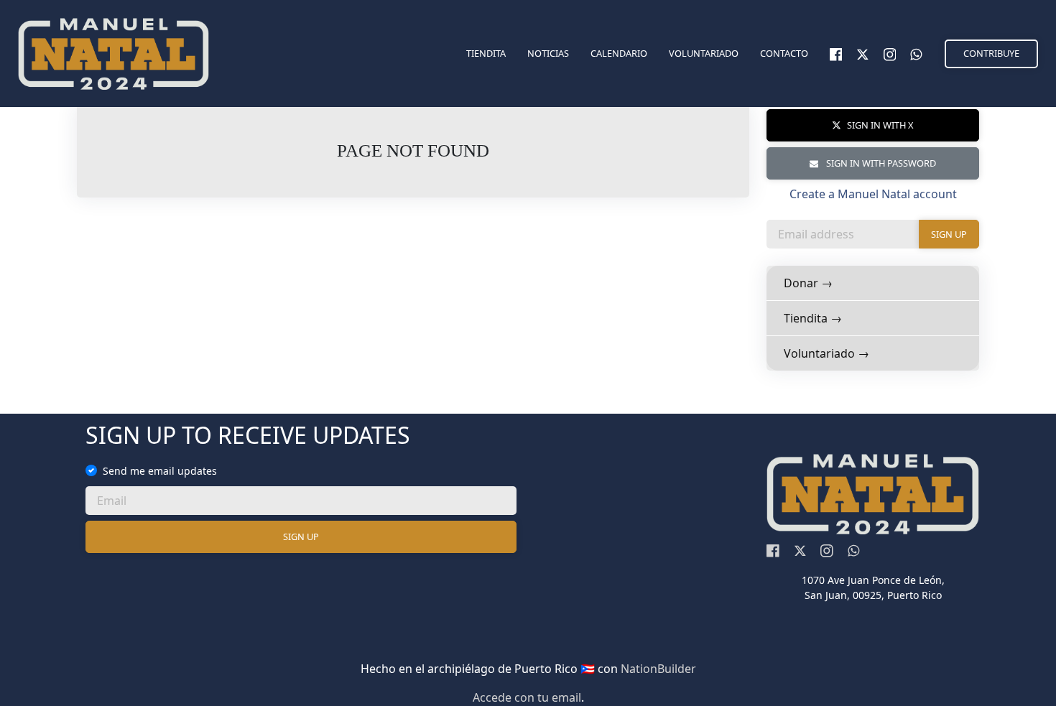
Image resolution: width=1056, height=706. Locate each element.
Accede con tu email (527, 697)
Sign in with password (880, 163)
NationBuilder (658, 669)
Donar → (808, 283)
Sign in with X (880, 125)
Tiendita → (813, 318)
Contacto (784, 53)
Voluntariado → (826, 353)
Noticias (548, 53)
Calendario (618, 53)
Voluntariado (703, 53)
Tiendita (486, 53)
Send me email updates (160, 471)
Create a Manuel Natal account (873, 194)
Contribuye (991, 53)
